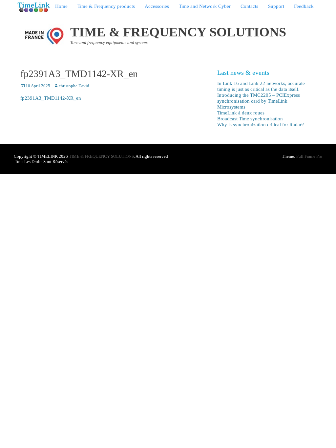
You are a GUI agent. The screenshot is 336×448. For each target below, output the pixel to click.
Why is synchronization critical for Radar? (260, 124)
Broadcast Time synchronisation (250, 118)
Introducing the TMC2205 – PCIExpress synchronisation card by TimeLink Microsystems (258, 101)
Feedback (304, 6)
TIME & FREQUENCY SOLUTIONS (178, 32)
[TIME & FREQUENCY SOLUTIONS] (33, 7)
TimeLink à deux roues (240, 112)
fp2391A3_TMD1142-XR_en (50, 98)
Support (276, 6)
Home (61, 6)
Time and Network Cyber (205, 6)
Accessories (157, 6)
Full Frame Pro (309, 156)
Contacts (249, 6)
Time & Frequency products (106, 6)
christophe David (74, 85)
